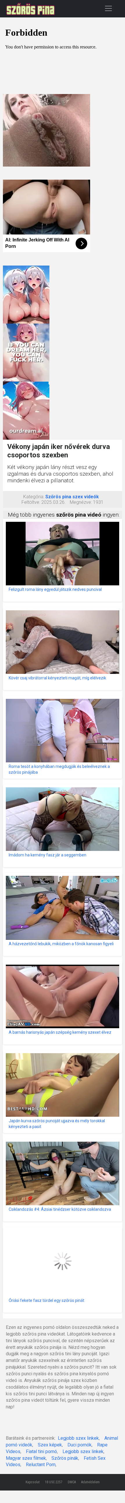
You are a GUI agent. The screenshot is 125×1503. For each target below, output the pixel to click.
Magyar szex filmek (26, 1458)
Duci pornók (79, 1445)
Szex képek (50, 1445)
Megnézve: (81, 502)
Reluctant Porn (41, 1464)
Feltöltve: (31, 502)
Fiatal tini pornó (41, 1451)
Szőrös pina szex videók (72, 496)
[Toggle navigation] (108, 8)
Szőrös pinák (64, 1458)
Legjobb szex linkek (78, 1438)
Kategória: (33, 496)
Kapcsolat (33, 1482)
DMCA (72, 1482)
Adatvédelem (90, 1482)
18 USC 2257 (54, 1482)
